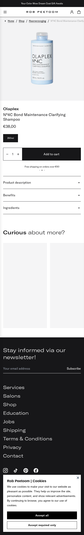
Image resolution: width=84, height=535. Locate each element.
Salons (11, 396)
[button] (72, 12)
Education (16, 413)
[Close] (78, 478)
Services (13, 387)
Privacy (12, 447)
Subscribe (74, 368)
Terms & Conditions (27, 439)
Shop (9, 404)
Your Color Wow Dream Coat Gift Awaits (42, 3)
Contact (13, 456)
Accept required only (42, 525)
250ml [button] (10, 138)
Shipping (14, 430)
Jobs (8, 421)
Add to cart (51, 154)
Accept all (42, 515)
